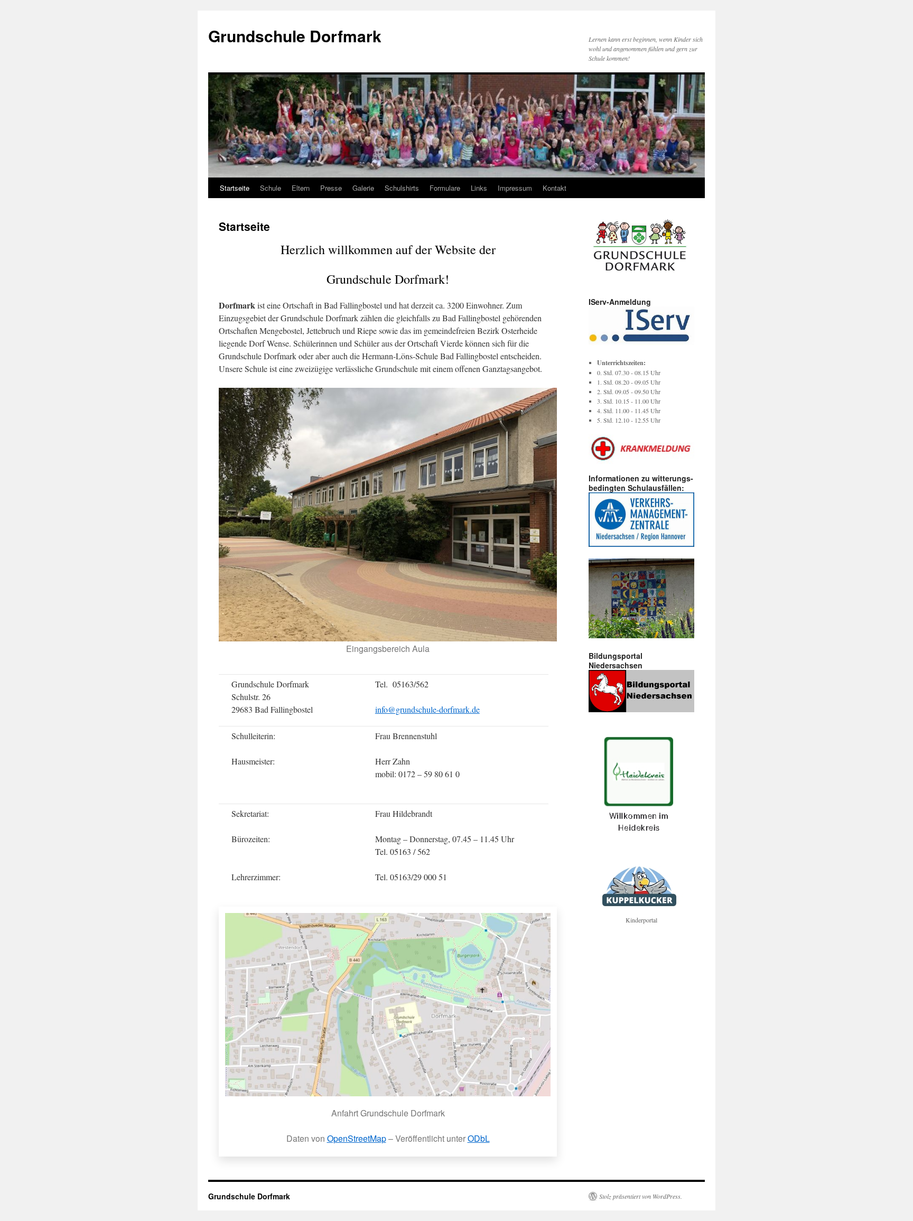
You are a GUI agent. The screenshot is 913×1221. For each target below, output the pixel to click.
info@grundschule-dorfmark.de (427, 709)
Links (479, 188)
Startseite (234, 188)
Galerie (363, 188)
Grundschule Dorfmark (294, 35)
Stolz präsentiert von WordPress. (640, 1196)
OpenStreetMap (356, 1138)
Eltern (301, 188)
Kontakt (554, 188)
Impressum (515, 188)
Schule (270, 188)
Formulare (445, 188)
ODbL (479, 1138)
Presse (331, 188)
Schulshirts (402, 188)
